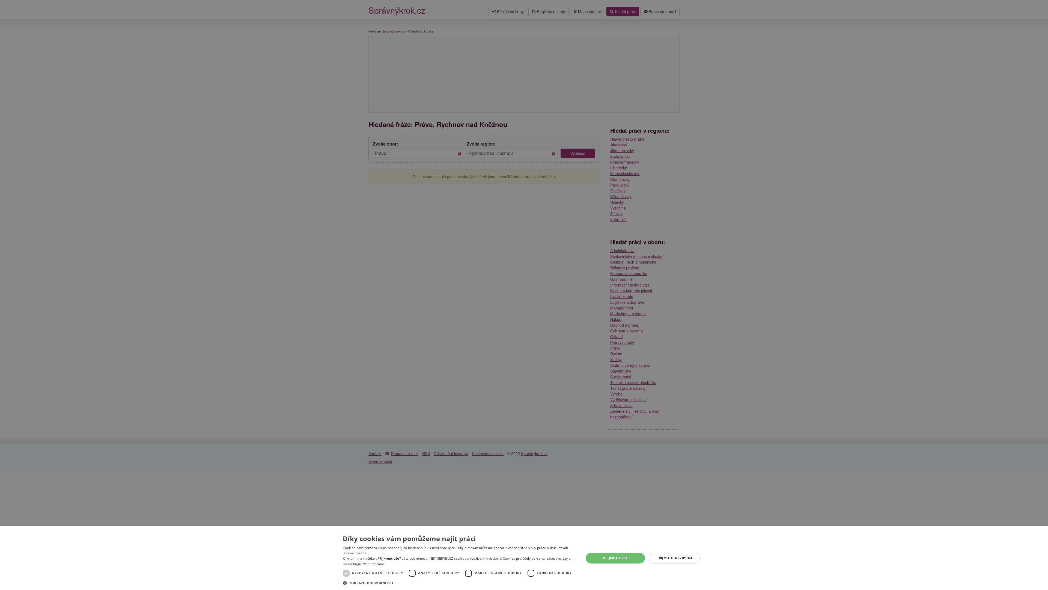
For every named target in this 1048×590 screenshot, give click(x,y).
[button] (460, 583)
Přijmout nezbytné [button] (674, 558)
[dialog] (524, 558)
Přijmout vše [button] (615, 558)
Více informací (374, 564)
